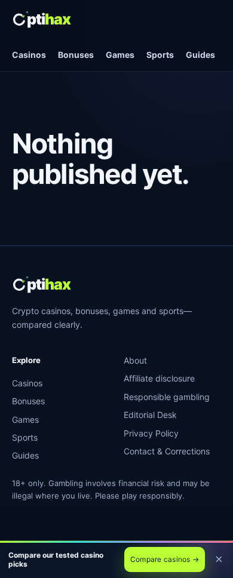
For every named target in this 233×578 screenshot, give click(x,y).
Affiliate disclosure (159, 378)
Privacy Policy (151, 433)
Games (120, 55)
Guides (200, 55)
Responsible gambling (167, 397)
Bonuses (76, 55)
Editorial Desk (150, 415)
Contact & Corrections (167, 451)
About (135, 360)
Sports (160, 55)
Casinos (29, 55)
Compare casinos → (164, 559)
